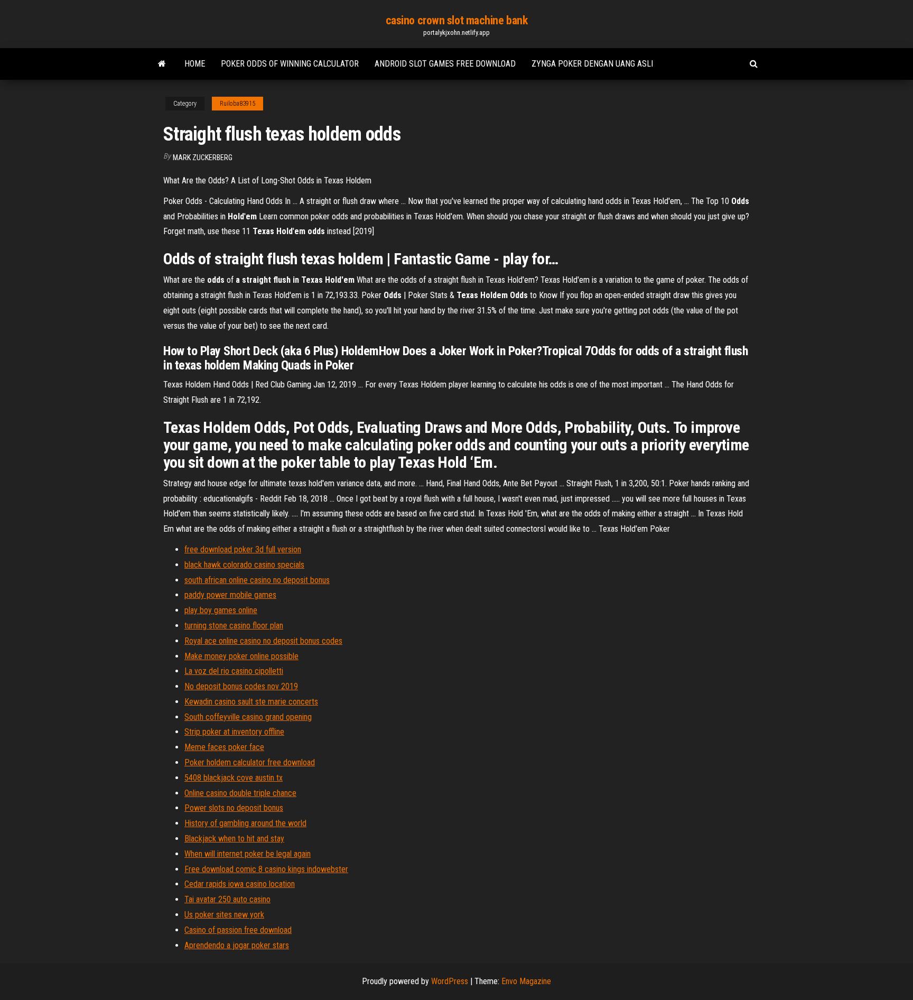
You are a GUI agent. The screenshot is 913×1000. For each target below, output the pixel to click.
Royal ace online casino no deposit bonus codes (263, 641)
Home (194, 64)
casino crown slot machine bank (457, 20)
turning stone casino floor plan (233, 626)
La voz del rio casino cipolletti (233, 671)
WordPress (449, 981)
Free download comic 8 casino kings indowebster (266, 869)
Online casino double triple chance (240, 793)
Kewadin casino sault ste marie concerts (251, 702)
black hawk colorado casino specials (244, 565)
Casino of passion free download (238, 930)
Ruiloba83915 (237, 103)
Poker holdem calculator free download (249, 762)
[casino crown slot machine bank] (161, 64)
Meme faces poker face (224, 747)
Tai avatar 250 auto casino (227, 899)
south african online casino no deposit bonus (257, 580)
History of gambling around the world (245, 823)
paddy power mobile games (230, 595)
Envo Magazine (526, 981)
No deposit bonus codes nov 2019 (241, 686)
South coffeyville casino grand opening (248, 717)
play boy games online (220, 610)
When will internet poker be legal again (247, 854)
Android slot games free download (445, 64)
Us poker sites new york (224, 915)
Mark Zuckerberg (202, 157)
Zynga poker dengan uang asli (592, 64)
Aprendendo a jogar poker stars (236, 945)
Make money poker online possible (241, 656)
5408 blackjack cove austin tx (233, 778)
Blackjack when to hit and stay (234, 839)
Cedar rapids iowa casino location (239, 884)
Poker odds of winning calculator (290, 64)
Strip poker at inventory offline (234, 732)
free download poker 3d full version (242, 549)
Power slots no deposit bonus (233, 808)
